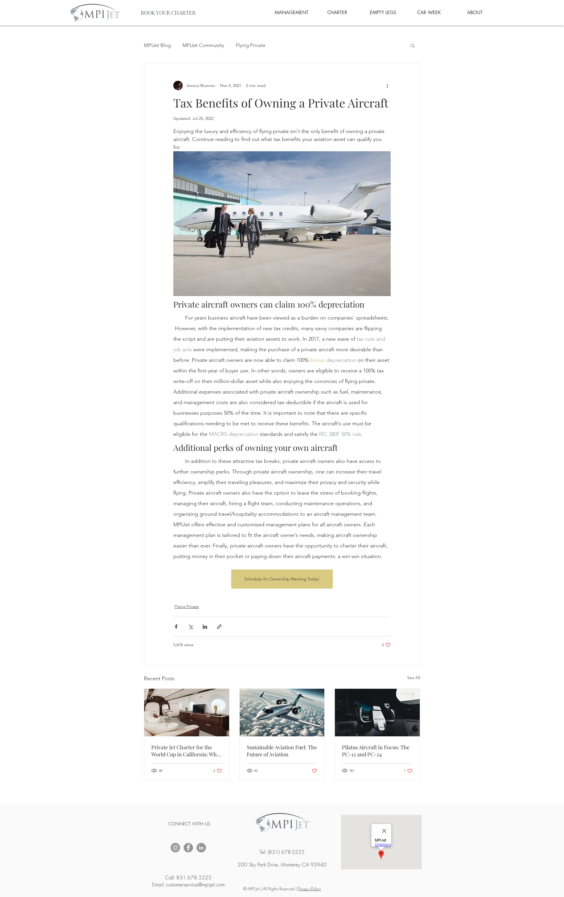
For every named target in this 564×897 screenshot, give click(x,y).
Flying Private (250, 45)
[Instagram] (175, 847)
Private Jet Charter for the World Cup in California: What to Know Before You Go (186, 751)
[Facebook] (188, 847)
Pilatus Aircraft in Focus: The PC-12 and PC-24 (375, 751)
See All (413, 677)
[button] (412, 45)
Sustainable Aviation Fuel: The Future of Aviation (282, 751)
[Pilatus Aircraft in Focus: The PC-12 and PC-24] (377, 712)
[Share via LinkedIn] (205, 626)
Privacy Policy (309, 888)
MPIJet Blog (157, 45)
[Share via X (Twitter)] (190, 626)
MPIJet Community (203, 45)
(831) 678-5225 (286, 852)
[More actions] (387, 85)
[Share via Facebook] (176, 626)
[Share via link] (219, 626)
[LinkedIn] (201, 847)
